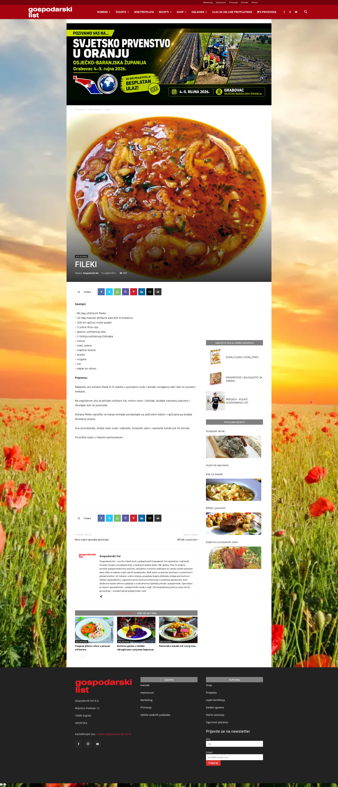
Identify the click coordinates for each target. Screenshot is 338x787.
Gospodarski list (90, 273)
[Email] (149, 291)
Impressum (221, 2)
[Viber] (125, 291)
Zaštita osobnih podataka (155, 714)
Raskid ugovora (215, 707)
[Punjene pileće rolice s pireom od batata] (94, 630)
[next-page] (83, 656)
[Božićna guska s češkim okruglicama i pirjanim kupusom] (136, 630)
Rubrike (102, 12)
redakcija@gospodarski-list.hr (114, 734)
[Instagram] (290, 12)
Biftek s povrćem (187, 539)
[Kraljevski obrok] (233, 447)
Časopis (121, 12)
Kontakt (244, 2)
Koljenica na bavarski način (222, 542)
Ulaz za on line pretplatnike (232, 12)
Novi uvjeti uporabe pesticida (91, 539)
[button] (305, 12)
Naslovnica (80, 109)
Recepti (164, 12)
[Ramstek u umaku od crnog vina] (178, 630)
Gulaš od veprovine (217, 465)
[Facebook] (284, 12)
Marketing (207, 2)
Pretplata (211, 692)
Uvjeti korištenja (215, 700)
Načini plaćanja (215, 714)
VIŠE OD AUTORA (147, 613)
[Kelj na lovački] (233, 490)
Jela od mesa (95, 109)
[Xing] (102, 597)
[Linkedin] (141, 291)
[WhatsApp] (117, 291)
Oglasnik (198, 12)
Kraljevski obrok (215, 431)
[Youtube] (296, 12)
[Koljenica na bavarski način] (233, 558)
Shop (180, 12)
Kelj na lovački (214, 474)
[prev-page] (77, 656)
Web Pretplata (144, 12)
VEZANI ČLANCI (124, 613)
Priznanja (233, 2)
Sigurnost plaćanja (217, 722)
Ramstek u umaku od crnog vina (177, 646)
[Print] (157, 291)
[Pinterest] (133, 291)
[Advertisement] (136, 464)
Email (209, 752)
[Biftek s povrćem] (233, 524)
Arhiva (254, 2)
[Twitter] (109, 291)
